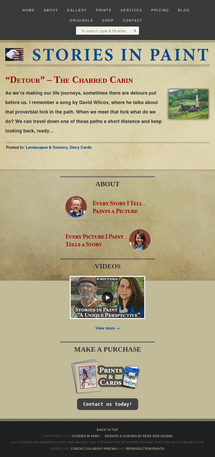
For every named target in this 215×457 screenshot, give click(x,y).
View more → (107, 328)
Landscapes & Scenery (46, 147)
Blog (184, 10)
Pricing (160, 10)
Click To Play (107, 297)
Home (29, 10)
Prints (104, 10)
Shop (108, 20)
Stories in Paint (107, 54)
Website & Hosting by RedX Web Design (139, 436)
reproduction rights (145, 448)
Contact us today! (107, 404)
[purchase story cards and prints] (107, 392)
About (51, 10)
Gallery (77, 10)
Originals (81, 20)
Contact (133, 20)
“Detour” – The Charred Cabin (69, 79)
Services (131, 10)
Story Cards (80, 147)
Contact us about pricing (94, 448)
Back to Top (107, 429)
